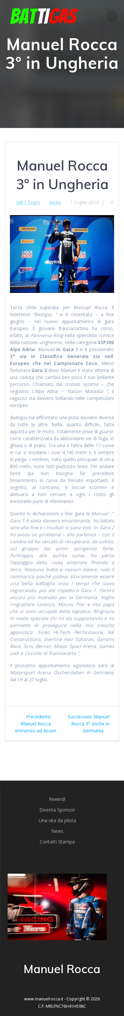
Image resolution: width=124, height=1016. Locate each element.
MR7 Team (28, 202)
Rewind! (57, 799)
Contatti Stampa (57, 841)
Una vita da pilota (57, 820)
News (55, 202)
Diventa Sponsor (57, 810)
